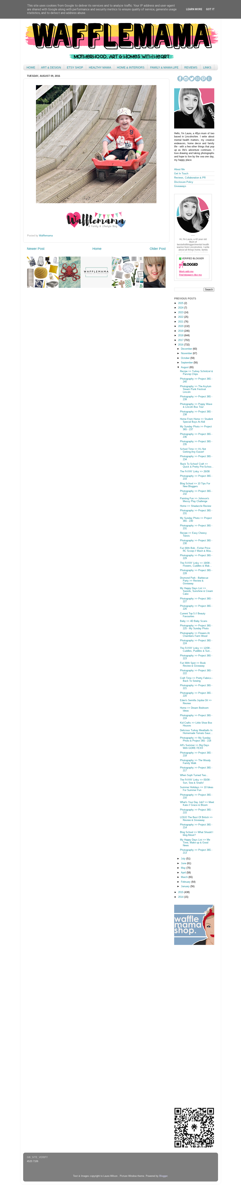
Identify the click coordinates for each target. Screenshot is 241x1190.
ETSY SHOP (75, 67)
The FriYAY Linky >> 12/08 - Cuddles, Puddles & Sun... (196, 649)
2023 (181, 312)
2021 (181, 321)
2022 (181, 317)
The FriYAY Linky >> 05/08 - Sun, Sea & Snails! (195, 781)
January (185, 886)
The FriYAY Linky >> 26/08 (195, 471)
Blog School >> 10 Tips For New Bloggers (195, 485)
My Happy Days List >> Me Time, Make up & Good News (195, 842)
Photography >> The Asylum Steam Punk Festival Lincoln (195, 389)
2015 (181, 892)
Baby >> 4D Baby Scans (193, 621)
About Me (179, 169)
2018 (181, 335)
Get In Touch (181, 173)
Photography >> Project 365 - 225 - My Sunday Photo (196, 627)
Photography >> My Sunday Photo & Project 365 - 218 (195, 739)
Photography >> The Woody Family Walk (195, 762)
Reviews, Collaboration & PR (190, 177)
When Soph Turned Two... (194, 775)
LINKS (207, 67)
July (183, 858)
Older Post (158, 249)
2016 (181, 344)
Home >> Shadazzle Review (195, 506)
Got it (210, 9)
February (186, 882)
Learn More (194, 9)
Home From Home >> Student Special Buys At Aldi (196, 420)
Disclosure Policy (183, 182)
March (184, 877)
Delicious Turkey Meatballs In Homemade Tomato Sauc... (196, 732)
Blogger (163, 1176)
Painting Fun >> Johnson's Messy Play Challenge (194, 500)
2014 (181, 897)
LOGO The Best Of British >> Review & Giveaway (196, 819)
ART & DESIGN (51, 67)
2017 (181, 340)
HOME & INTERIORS (130, 67)
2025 (181, 303)
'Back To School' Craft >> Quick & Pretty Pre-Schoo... (197, 465)
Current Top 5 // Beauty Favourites (192, 615)
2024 (181, 307)
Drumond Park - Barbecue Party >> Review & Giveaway (194, 581)
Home (96, 249)
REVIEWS (190, 67)
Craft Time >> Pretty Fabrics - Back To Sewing (196, 679)
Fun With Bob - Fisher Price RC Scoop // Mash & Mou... (196, 549)
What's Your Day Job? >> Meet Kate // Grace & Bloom (197, 803)
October (185, 358)
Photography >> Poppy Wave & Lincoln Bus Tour (196, 405)
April (184, 872)
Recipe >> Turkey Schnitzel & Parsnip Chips (196, 372)
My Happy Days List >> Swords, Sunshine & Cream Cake (196, 591)
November (187, 353)
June (184, 863)
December (187, 349)
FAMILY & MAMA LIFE (164, 67)
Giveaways (180, 186)
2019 (181, 331)
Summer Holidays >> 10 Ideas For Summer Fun (196, 789)
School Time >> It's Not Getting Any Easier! (193, 450)
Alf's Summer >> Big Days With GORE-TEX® (194, 746)
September (187, 362)
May (183, 868)
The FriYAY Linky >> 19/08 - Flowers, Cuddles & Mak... (196, 564)
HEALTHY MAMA (100, 67)
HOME (31, 67)
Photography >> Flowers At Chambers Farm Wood (195, 634)
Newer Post (35, 249)
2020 (181, 326)
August (185, 367)
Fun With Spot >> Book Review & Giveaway (193, 664)
